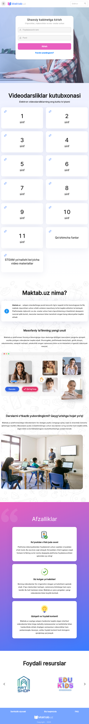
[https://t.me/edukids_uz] (65, 684)
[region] (44, 684)
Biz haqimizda (50, 711)
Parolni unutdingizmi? (44, 53)
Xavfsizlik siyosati (18, 711)
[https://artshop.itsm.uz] (23, 684)
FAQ (77, 711)
